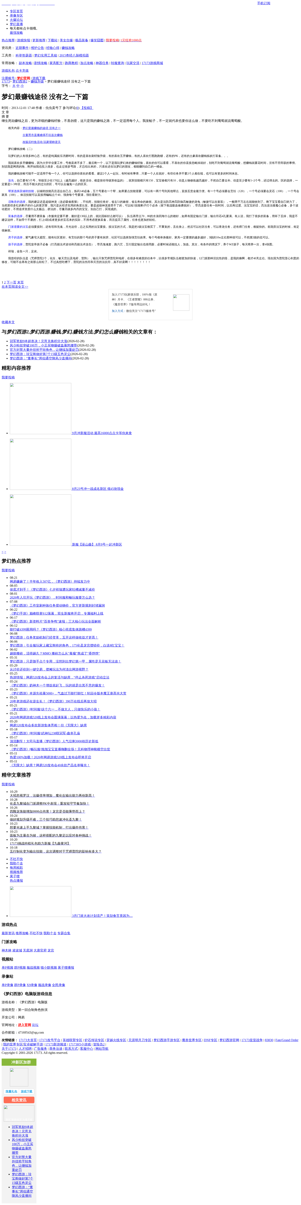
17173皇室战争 (252, 1040)
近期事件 (22, 48)
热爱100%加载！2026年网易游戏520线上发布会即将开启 (50, 757)
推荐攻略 (22, 933)
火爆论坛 (16, 20)
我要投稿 (8, 377)
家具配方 (56, 63)
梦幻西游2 (19, 81)
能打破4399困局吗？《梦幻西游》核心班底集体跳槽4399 (51, 629)
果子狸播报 (66, 967)
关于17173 (9, 1048)
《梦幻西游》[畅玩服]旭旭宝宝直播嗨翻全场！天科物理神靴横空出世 (60, 749)
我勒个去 (16, 863)
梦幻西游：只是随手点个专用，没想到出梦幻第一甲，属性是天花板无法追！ (65, 661)
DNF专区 (210, 1040)
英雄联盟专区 (72, 1040)
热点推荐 (8, 40)
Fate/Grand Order (286, 1040)
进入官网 (24, 1025)
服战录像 (44, 985)
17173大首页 (28, 1040)
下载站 (53, 40)
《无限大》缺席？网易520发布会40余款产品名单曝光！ (50, 765)
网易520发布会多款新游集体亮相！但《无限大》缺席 (48, 725)
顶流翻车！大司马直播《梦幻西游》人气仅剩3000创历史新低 (54, 741)
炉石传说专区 (94, 1040)
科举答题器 (24, 55)
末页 (20, 282)
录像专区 (16, 15)
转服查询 (117, 63)
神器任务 (102, 63)
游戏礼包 (8, 70)
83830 (269, 1040)
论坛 (35, 1025)
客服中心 (86, 1048)
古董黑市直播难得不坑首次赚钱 (43, 135)
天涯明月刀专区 (139, 1040)
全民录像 (58, 985)
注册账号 (8, 78)
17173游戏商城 (152, 63)
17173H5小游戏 (80, 1044)
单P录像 (7, 985)
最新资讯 (8, 933)
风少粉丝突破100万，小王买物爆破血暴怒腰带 (43, 345)
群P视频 (20, 967)
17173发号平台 (49, 1040)
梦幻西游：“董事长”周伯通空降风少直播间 (41, 358)
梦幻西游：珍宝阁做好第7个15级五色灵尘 (40, 354)
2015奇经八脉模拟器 (74, 55)
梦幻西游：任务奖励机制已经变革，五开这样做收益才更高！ (54, 637)
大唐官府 (40, 950)
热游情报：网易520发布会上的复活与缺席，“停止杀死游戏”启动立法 (59, 677)
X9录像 (32, 985)
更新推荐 (38, 40)
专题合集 (63, 933)
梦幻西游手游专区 (167, 1040)
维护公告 (37, 48)
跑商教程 (71, 63)
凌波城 (17, 950)
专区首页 (16, 11)
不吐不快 (16, 859)
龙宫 (51, 950)
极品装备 (81, 40)
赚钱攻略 (68, 48)
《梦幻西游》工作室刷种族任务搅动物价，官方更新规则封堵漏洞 (57, 605)
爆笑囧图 (97, 40)
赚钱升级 (37, 81)
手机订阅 (263, 3)
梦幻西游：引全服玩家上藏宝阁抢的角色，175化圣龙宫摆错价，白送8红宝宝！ (67, 645)
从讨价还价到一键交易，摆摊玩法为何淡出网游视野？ (49, 669)
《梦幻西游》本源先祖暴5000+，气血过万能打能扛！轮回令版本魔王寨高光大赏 (68, 693)
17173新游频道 (56, 1044)
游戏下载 (38, 78)
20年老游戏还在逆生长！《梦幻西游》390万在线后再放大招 (53, 701)
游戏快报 (23, 40)
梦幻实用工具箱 (45, 55)
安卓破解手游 (33, 1044)
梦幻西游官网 (229, 1040)
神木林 (6, 950)
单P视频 (7, 967)
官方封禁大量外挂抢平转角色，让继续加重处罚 (44, 349)
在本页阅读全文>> (15, 286)
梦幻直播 (16, 24)
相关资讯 (19, 1100)
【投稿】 (86, 108)
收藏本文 (8, 322)
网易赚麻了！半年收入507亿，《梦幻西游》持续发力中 (50, 581)
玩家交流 (132, 63)
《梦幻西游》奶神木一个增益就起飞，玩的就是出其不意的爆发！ (57, 685)
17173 (6, 81)
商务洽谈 (55, 1048)
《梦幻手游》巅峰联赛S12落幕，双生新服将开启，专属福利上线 (56, 613)
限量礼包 (11, 1091)
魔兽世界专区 (192, 1040)
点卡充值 (22, 70)
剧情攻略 (40, 63)
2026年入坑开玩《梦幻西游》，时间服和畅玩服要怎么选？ (52, 597)
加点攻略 (86, 63)
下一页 (11, 282)
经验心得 (52, 48)
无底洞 (28, 950)
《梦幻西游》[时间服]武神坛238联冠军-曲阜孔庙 (45, 733)
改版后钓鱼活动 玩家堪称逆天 (42, 142)
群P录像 (20, 985)
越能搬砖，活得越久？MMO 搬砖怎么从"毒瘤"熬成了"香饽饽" (55, 653)
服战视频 (33, 967)
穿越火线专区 (116, 1040)
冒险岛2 (99, 1044)
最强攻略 (16, 32)
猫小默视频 (49, 967)
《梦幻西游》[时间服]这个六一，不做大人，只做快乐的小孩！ (55, 709)
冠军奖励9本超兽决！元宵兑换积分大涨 (38, 341)
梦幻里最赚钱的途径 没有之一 (42, 128)
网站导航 (102, 1048)
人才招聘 (25, 1048)
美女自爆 (66, 40)
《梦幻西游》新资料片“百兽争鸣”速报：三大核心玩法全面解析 (55, 621)
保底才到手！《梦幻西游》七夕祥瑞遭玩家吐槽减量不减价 (52, 589)
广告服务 (40, 1048)
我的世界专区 (13, 1044)
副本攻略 (25, 63)
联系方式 (71, 1048)
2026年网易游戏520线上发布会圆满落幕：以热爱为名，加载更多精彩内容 (63, 717)
